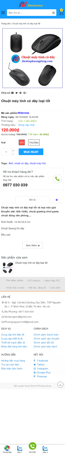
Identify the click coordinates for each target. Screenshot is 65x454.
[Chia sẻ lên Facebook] (13, 92)
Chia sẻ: (6, 92)
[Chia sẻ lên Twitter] (17, 92)
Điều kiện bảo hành (11, 368)
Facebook (42, 360)
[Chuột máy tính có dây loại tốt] (7, 267)
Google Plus (43, 372)
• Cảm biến (54, 287)
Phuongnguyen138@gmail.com (21, 321)
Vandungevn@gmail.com (18, 316)
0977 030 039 (15, 185)
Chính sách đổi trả (44, 342)
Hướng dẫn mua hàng (13, 360)
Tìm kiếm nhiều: (15, 280)
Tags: (4, 163)
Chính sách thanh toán (46, 334)
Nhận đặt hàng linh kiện (14, 346)
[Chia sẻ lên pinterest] (21, 92)
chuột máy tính (38, 163)
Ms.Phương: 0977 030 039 (19, 311)
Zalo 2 (45, 452)
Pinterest (41, 376)
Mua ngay (31, 152)
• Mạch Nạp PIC (52, 280)
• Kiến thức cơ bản (15, 287)
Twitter (40, 364)
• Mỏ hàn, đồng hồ (37, 287)
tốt (22, 142)
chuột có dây (21, 163)
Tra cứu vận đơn (10, 364)
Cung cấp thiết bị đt (11, 338)
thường (34, 142)
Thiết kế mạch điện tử (13, 342)
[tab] (32, 199)
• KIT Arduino (33, 280)
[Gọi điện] (32, 446)
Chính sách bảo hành (45, 346)
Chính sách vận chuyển (46, 338)
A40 (11, 163)
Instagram (42, 368)
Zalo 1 (19, 452)
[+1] (25, 92)
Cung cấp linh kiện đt (12, 334)
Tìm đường (7, 452)
